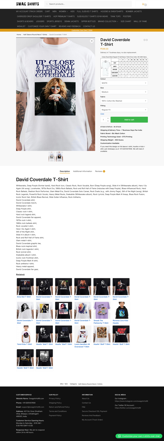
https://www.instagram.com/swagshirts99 (131, 401)
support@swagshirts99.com (33, 407)
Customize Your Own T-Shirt (82, 30)
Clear (102, 114)
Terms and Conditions (58, 411)
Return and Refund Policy (59, 407)
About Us (85, 398)
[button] (142, 4)
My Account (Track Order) (92, 420)
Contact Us (86, 403)
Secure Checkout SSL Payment (94, 411)
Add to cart (129, 120)
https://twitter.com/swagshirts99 (128, 408)
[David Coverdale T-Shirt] (144, 40)
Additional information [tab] (82, 171)
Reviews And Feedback (91, 415)
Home (19, 34)
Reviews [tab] (99, 171)
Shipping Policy (55, 403)
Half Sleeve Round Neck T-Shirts (35, 34)
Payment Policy (55, 415)
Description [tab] (65, 171)
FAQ (83, 407)
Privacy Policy (54, 398)
